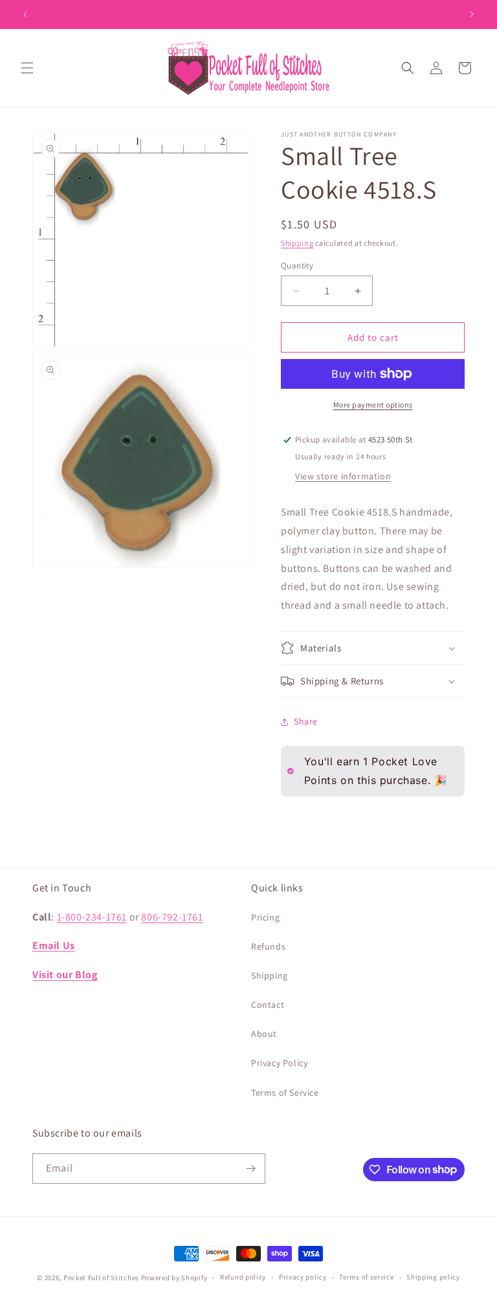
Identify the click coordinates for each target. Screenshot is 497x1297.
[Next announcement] (472, 14)
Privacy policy (303, 1276)
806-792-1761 (172, 917)
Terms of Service (285, 1092)
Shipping (297, 243)
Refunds (268, 946)
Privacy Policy (279, 1063)
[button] (27, 68)
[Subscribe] (250, 1168)
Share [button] (306, 721)
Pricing (265, 917)
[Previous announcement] (25, 14)
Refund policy (243, 1276)
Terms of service (366, 1276)
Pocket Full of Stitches (101, 1277)
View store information (343, 476)
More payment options (373, 404)
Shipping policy (433, 1276)
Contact (267, 1004)
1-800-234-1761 (92, 917)
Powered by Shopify (174, 1277)
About (264, 1034)
